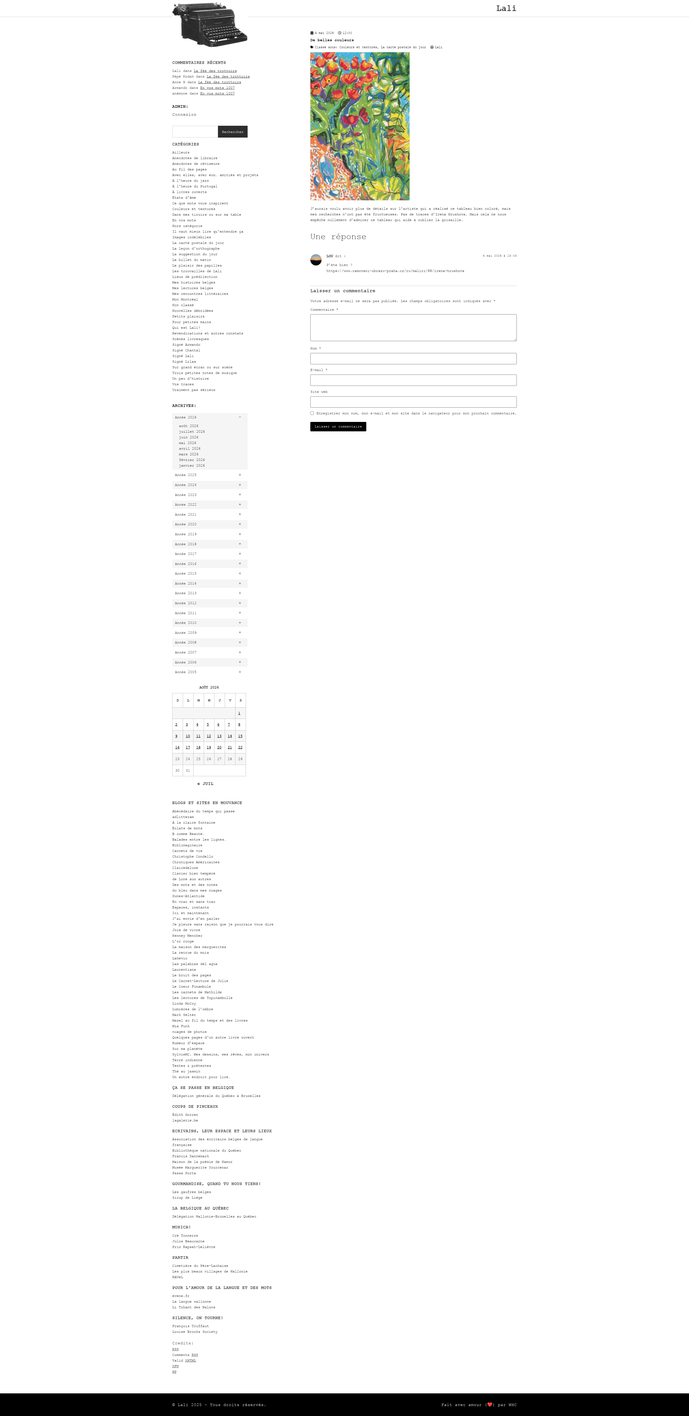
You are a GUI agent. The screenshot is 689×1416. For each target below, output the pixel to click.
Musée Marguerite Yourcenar (200, 1167)
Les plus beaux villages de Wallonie (210, 1271)
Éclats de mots (187, 828)
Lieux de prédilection (194, 276)
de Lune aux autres (191, 879)
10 (188, 736)
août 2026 (188, 426)
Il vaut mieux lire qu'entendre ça (207, 231)
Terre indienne (187, 1060)
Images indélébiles (191, 237)
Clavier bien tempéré (193, 873)
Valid (184, 1360)
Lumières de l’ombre (192, 1009)
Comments (185, 1354)
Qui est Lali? (186, 327)
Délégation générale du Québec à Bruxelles (216, 1095)
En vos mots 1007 (217, 87)
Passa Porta (184, 1173)
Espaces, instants (190, 907)
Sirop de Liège (187, 1197)
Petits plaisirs (188, 316)
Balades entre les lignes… (199, 839)
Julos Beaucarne (188, 1241)
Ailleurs (180, 152)
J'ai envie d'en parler (196, 918)
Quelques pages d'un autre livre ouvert (213, 1037)
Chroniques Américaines (196, 862)
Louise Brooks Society (194, 1331)
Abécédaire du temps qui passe (203, 811)
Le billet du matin (191, 259)
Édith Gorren (185, 1114)
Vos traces (183, 384)
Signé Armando (186, 344)
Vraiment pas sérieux (193, 389)
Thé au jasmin (186, 1071)
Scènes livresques (190, 339)
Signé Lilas (184, 361)
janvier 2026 (192, 465)
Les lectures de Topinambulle (202, 997)
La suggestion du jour (194, 254)
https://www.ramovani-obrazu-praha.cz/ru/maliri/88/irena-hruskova (395, 270)
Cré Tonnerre (185, 1235)
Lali (506, 8)
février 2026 (192, 459)
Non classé (183, 305)
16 (177, 747)
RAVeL (177, 1277)
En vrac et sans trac (193, 901)
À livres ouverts (189, 192)
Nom (315, 348)
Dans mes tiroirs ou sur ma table (206, 214)
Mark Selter (184, 1014)
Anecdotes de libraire (194, 158)
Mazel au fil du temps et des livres (210, 1020)
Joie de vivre (186, 930)
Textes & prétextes (191, 1065)
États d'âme (184, 197)
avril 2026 (190, 448)
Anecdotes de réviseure (196, 163)
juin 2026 (188, 437)
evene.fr (180, 1295)
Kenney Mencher (187, 935)
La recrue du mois (190, 952)
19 (209, 747)
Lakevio (179, 958)
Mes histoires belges (193, 282)
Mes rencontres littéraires (200, 293)
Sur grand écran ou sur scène (202, 367)
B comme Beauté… (188, 833)
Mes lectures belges (192, 288)
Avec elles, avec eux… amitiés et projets (215, 175)
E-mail (319, 370)
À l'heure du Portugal (194, 186)
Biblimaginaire (187, 845)
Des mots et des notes (194, 884)
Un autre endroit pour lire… (201, 1077)
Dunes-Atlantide (188, 896)
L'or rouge (183, 941)
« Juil (205, 783)
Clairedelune (185, 867)
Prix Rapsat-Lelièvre (193, 1246)
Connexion (184, 114)
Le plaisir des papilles (197, 265)
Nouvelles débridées (192, 310)
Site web (319, 392)
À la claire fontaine (193, 822)
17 (188, 747)
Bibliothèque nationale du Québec (206, 1150)
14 (230, 736)
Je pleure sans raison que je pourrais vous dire (222, 924)
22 (240, 747)
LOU (329, 256)
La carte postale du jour (198, 242)
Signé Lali (183, 356)
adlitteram (183, 816)
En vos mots (184, 220)
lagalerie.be (185, 1120)
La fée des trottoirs (215, 70)
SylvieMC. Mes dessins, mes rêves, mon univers (220, 1054)
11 (198, 736)
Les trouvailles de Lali (197, 271)
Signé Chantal (186, 350)
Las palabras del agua (194, 964)
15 (240, 736)
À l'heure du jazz (190, 180)
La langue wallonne (191, 1301)
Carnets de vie (187, 850)
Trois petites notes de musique (204, 372)
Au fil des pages (189, 169)
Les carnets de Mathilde (197, 992)
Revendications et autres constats (207, 333)
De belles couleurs (332, 40)
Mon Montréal (185, 299)
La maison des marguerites (199, 947)
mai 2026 (187, 442)
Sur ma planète (187, 1048)
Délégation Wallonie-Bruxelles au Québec (214, 1216)
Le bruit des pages (191, 975)
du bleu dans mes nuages (197, 890)
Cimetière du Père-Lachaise (200, 1265)
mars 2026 (188, 454)
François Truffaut (190, 1326)
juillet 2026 (192, 431)
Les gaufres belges (191, 1192)
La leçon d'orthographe (196, 248)
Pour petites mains (191, 322)
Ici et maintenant (190, 913)
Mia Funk (180, 1026)
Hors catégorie (187, 225)
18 (198, 747)
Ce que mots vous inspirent (200, 203)
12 (209, 736)
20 (219, 747)
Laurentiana (184, 969)
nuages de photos (189, 1031)
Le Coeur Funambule (191, 986)
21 (230, 747)
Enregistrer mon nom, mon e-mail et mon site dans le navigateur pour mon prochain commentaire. (417, 413)
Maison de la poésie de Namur (202, 1161)
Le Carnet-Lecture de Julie (200, 980)
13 (219, 736)
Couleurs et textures (193, 209)
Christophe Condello (192, 856)
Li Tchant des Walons (193, 1307)
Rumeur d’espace (188, 1043)
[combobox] (195, 132)
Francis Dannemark (190, 1156)
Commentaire (324, 310)
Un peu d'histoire (190, 378)
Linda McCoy (184, 1003)
